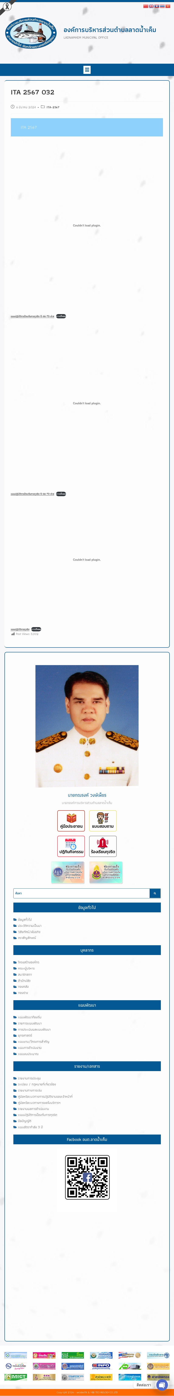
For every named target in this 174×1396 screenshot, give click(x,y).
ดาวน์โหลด (61, 316)
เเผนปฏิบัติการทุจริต (20, 629)
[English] (151, 5)
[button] (87, 70)
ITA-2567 (53, 107)
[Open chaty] (162, 1385)
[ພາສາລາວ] (157, 5)
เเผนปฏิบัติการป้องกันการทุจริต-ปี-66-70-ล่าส (32, 316)
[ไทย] (162, 5)
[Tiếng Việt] (168, 5)
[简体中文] (146, 5)
